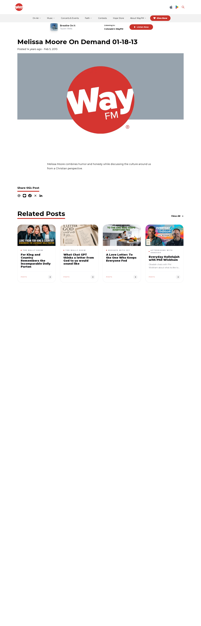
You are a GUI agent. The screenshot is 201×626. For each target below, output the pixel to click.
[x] (35, 195)
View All (175, 216)
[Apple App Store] (171, 7)
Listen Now (143, 27)
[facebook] (30, 195)
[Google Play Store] (177, 7)
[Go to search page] (183, 7)
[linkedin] (41, 195)
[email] (19, 195)
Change (121, 25)
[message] (24, 195)
